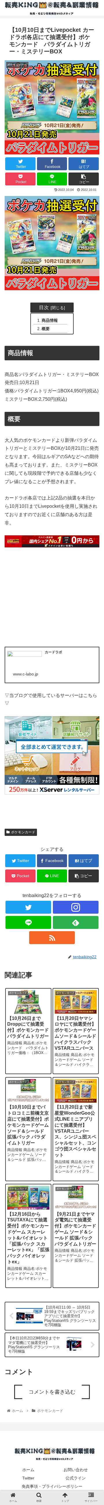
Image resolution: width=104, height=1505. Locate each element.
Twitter (28, 1478)
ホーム (28, 1469)
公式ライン (76, 1478)
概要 (46, 328)
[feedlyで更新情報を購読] (75, 922)
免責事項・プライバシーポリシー (52, 1486)
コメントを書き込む (52, 1392)
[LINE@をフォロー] (28, 922)
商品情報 (50, 320)
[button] (93, 874)
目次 (44, 307)
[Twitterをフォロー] (28, 907)
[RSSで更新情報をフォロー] (52, 937)
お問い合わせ (76, 1469)
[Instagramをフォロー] (75, 907)
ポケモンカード (23, 832)
